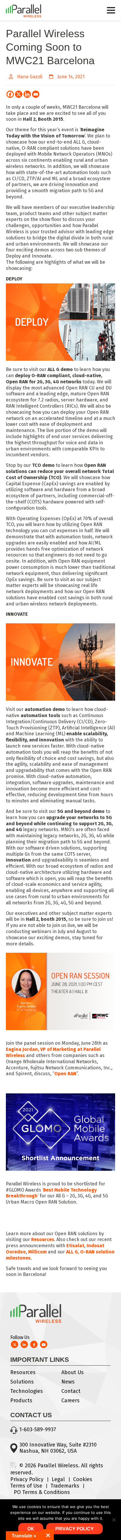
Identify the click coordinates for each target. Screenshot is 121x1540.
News (68, 1382)
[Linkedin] (27, 94)
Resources (23, 1372)
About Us (72, 1372)
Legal (58, 1479)
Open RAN (65, 1073)
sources (45, 1239)
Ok (30, 1529)
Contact (70, 1391)
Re (34, 1239)
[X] (18, 94)
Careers (70, 1400)
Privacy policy (74, 1529)
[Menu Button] (111, 13)
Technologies (26, 1391)
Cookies (82, 1479)
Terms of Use (26, 1486)
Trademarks (65, 1486)
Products (21, 1400)
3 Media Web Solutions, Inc (13, 1465)
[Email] (35, 94)
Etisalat (75, 1245)
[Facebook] (10, 94)
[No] (114, 1520)
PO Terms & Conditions (42, 1492)
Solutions (22, 1382)
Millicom (37, 1252)
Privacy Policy (26, 1479)
